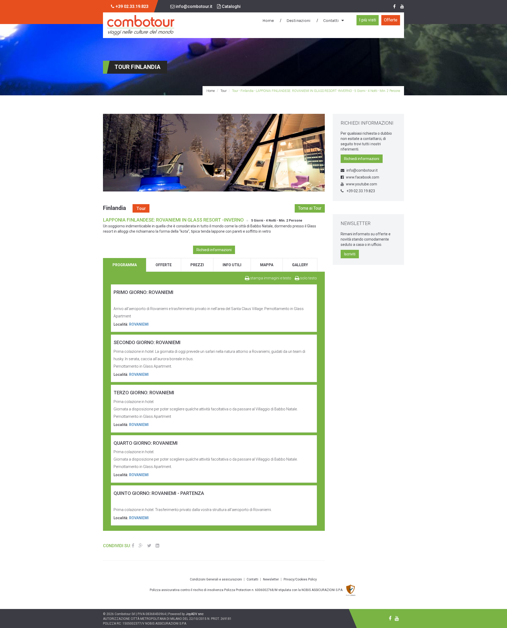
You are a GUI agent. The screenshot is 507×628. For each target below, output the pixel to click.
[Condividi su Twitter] (149, 545)
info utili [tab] (232, 265)
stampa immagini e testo (270, 278)
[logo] (140, 25)
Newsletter (271, 579)
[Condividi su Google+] (141, 545)
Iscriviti (349, 254)
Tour (223, 91)
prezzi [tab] (197, 265)
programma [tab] (124, 265)
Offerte (390, 19)
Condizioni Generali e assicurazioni (216, 579)
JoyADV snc (195, 614)
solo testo (308, 278)
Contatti (331, 20)
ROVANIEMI (139, 324)
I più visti (367, 19)
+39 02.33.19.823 (360, 191)
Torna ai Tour (309, 208)
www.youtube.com (361, 184)
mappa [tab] (266, 265)
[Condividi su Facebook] (133, 545)
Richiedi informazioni (214, 250)
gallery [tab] (300, 265)
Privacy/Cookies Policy (300, 579)
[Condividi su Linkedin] (157, 545)
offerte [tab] (164, 265)
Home (268, 20)
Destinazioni (299, 20)
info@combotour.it (193, 6)
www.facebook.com (362, 177)
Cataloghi (231, 6)
